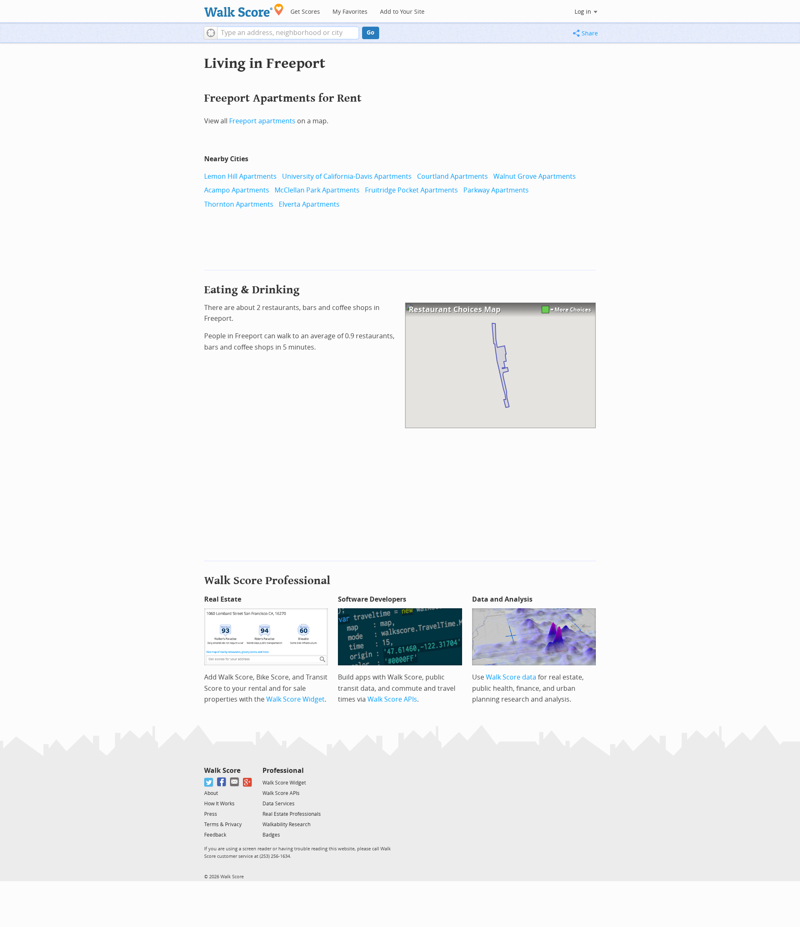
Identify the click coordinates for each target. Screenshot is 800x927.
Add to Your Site (402, 11)
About (211, 793)
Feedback (215, 835)
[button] (211, 33)
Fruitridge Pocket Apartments (411, 190)
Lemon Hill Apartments (240, 176)
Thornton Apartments (238, 204)
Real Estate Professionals (291, 814)
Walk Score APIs (392, 699)
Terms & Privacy (223, 824)
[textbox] (288, 33)
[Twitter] (209, 782)
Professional (283, 771)
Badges (271, 835)
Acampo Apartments (236, 190)
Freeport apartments (262, 121)
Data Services (278, 804)
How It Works (219, 804)
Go (371, 32)
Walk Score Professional (267, 580)
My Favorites (350, 11)
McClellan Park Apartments (317, 190)
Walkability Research (286, 824)
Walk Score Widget (295, 699)
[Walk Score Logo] (244, 10)
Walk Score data (511, 677)
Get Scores (305, 11)
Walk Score (222, 771)
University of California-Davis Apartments (347, 176)
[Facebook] (222, 782)
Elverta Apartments (309, 204)
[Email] (235, 782)
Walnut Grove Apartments (534, 176)
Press (210, 814)
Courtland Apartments (452, 176)
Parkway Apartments (496, 190)
